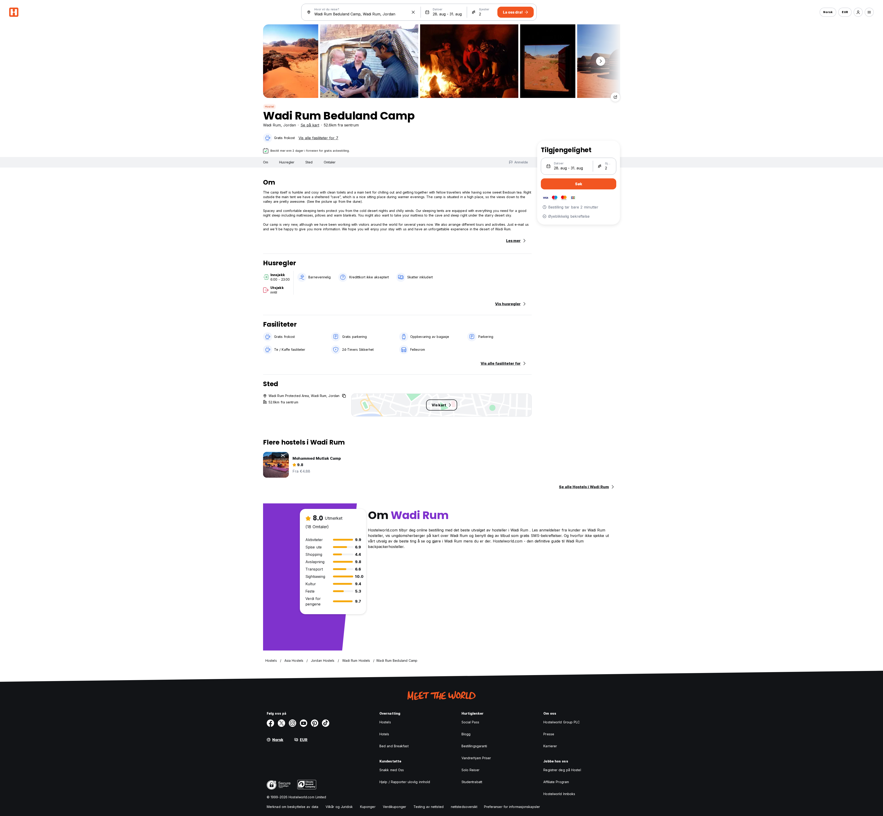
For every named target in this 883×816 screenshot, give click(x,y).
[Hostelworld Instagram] (292, 723)
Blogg (466, 734)
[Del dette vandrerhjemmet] (615, 97)
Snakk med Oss (391, 770)
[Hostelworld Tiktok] (325, 723)
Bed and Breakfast (394, 746)
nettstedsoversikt (464, 807)
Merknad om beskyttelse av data (292, 807)
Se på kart (310, 125)
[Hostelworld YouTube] (303, 723)
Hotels (384, 734)
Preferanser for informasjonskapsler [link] (512, 807)
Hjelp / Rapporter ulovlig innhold (404, 782)
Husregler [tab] (286, 162)
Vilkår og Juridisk (339, 807)
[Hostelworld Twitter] (281, 723)
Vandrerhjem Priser (476, 758)
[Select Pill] (858, 12)
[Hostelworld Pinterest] (314, 723)
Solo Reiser (470, 770)
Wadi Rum (272, 125)
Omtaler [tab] (330, 162)
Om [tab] (265, 162)
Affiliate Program (556, 782)
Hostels (385, 722)
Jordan (289, 125)
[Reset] (413, 12)
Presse (548, 734)
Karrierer (550, 746)
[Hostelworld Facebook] (270, 723)
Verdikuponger (394, 807)
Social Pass (470, 722)
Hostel (269, 106)
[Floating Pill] (600, 61)
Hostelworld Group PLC (561, 722)
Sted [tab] (308, 162)
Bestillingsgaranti (474, 746)
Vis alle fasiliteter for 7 (318, 138)
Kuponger (368, 807)
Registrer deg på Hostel (562, 770)
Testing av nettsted (428, 807)
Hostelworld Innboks (559, 794)
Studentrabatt (472, 782)
